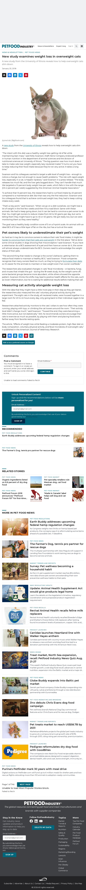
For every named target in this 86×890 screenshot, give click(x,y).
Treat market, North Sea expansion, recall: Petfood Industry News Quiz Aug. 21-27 (56, 658)
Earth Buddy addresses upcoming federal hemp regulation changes (36, 436)
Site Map (78, 884)
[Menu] (82, 46)
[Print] (4, 75)
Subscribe (8, 884)
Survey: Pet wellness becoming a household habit (51, 568)
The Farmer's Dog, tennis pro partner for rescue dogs (28, 450)
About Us (29, 884)
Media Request (52, 884)
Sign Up (18, 421)
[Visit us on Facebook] (31, 821)
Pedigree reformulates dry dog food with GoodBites (54, 748)
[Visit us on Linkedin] (36, 821)
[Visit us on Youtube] (40, 821)
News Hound (35, 652)
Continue (45, 372)
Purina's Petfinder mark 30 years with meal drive (34, 769)
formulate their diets (72, 261)
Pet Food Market (52, 477)
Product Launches (38, 630)
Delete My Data (43, 827)
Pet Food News (32, 52)
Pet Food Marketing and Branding (45, 700)
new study (9, 145)
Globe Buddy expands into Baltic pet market (54, 682)
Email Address (44, 361)
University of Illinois (32, 145)
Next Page (25, 785)
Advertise (18, 884)
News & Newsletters (12, 52)
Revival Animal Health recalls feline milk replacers (56, 612)
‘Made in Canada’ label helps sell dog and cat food (55, 496)
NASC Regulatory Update (41, 585)
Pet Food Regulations (12, 433)
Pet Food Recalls (38, 607)
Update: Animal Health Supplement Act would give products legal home (56, 590)
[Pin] (26, 75)
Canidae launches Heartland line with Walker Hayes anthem (55, 634)
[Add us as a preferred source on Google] (31, 336)
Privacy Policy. (32, 417)
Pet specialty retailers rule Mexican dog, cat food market (56, 482)
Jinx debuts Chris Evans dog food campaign (52, 704)
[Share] (10, 75)
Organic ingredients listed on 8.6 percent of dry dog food (14, 482)
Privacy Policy (67, 884)
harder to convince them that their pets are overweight (28, 240)
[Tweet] (20, 75)
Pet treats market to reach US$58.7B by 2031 (56, 726)
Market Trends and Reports (43, 563)
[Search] (76, 46)
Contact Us (39, 884)
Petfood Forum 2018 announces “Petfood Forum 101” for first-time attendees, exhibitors (14, 496)
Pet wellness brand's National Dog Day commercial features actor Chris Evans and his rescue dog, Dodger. (54, 711)
